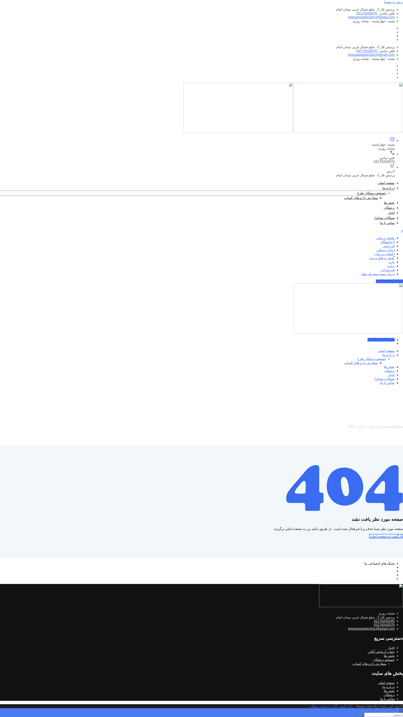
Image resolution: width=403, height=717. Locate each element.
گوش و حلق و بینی (382, 258)
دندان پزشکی (385, 250)
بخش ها (389, 202)
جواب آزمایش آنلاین (389, 281)
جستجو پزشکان (384, 660)
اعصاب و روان (384, 254)
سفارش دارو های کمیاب (361, 198)
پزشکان (389, 208)
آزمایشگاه (388, 242)
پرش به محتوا (393, 2)
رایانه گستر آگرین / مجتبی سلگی (331, 706)
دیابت (391, 266)
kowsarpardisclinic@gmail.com (371, 17)
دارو (392, 262)
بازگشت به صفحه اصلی (386, 536)
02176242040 (384, 621)
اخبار (391, 213)
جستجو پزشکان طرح (371, 193)
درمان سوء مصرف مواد (378, 274)
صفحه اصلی (386, 183)
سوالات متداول (384, 218)
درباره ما (388, 188)
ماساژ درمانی (385, 238)
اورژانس (389, 246)
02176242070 (366, 13)
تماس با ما (387, 223)
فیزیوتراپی (387, 270)
